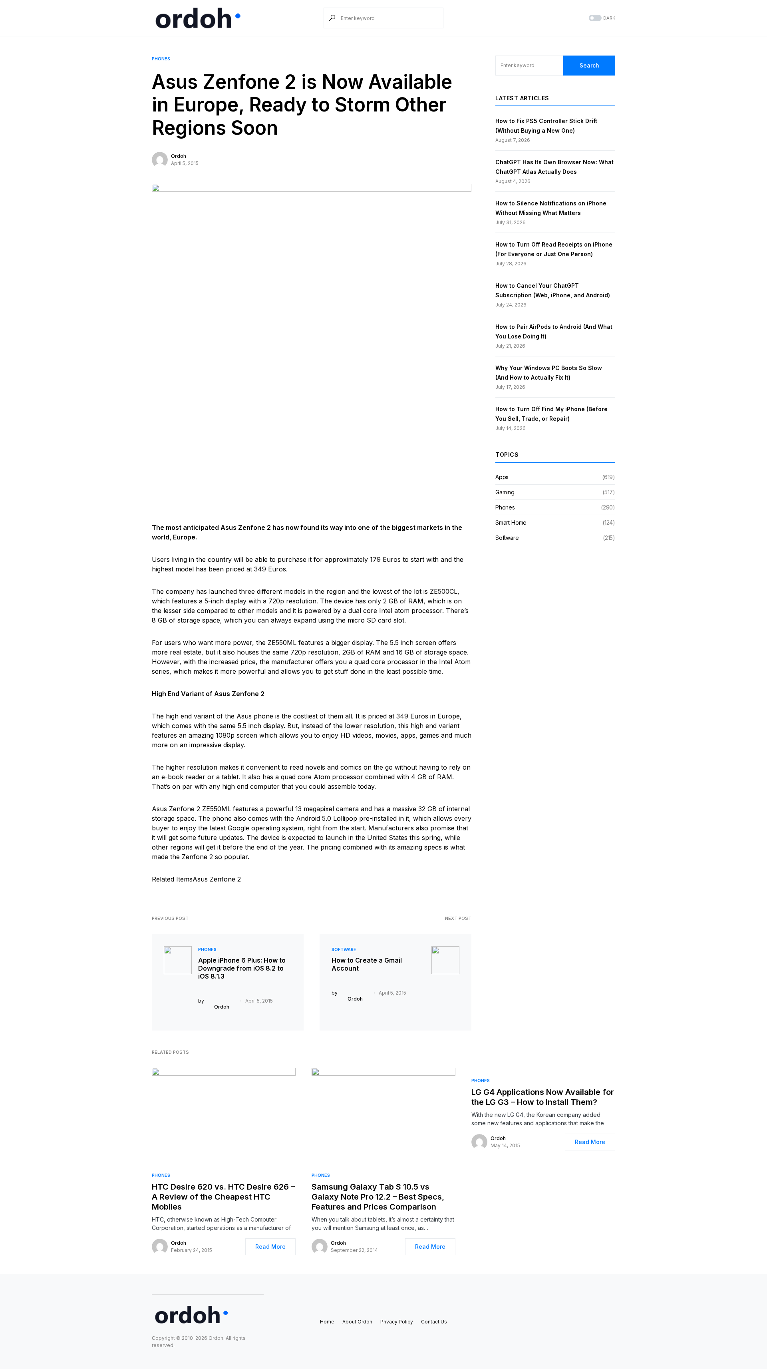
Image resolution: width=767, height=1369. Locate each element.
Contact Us (434, 1322)
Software (344, 949)
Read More (270, 1246)
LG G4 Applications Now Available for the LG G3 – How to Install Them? (542, 1097)
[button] (601, 18)
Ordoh (178, 156)
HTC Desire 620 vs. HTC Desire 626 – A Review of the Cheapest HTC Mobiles (223, 1197)
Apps (502, 477)
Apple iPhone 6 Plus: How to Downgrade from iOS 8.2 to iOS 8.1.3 (242, 968)
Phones (161, 59)
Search (589, 65)
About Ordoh (357, 1322)
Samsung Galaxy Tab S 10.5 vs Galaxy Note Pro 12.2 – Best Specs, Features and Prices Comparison (378, 1197)
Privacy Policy (396, 1322)
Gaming (505, 492)
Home (327, 1322)
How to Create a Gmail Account (367, 964)
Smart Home (511, 522)
